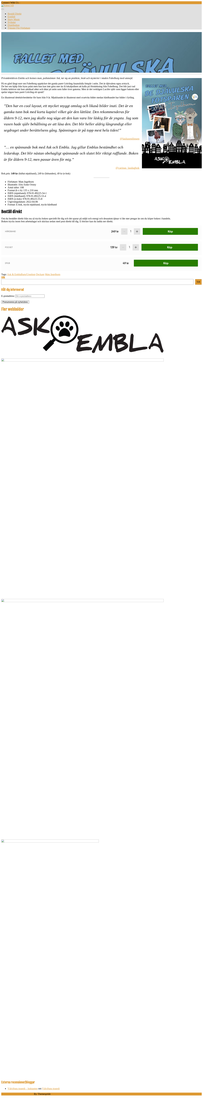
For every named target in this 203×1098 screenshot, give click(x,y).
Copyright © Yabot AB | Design (17, 1094)
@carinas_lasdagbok (127, 167)
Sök (3, 277)
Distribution (14, 25)
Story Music (14, 19)
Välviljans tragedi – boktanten (23, 1088)
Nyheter (12, 22)
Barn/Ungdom (28, 274)
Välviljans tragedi (51, 1088)
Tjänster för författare (19, 28)
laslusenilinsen (131, 138)
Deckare (40, 274)
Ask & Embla (14, 274)
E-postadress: (8, 296)
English (11, 16)
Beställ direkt (14, 13)
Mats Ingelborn (52, 274)
